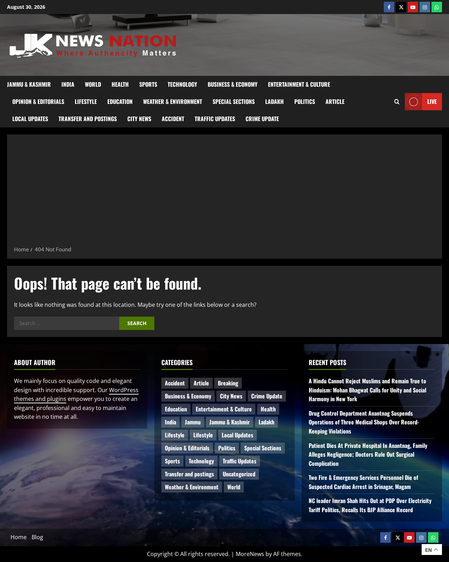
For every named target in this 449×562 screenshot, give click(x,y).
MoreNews (250, 554)
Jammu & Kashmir (29, 84)
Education (120, 101)
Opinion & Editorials (38, 101)
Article (335, 101)
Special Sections (234, 101)
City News (139, 118)
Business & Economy (232, 84)
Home (19, 537)
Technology (182, 84)
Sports (148, 84)
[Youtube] (413, 7)
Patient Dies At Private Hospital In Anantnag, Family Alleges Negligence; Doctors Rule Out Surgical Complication (368, 454)
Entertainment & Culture (299, 84)
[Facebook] (389, 7)
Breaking (228, 383)
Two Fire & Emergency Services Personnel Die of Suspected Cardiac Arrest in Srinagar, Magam (363, 482)
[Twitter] (401, 7)
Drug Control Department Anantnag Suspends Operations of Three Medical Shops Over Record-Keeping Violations (364, 422)
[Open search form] (397, 101)
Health (120, 84)
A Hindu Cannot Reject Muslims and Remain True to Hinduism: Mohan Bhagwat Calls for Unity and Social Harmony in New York (367, 390)
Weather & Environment (172, 101)
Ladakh (274, 101)
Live (432, 101)
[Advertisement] (224, 192)
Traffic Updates (215, 118)
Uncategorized (239, 474)
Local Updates (30, 118)
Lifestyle (86, 101)
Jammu (193, 422)
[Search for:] (66, 323)
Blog (37, 537)
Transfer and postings (88, 118)
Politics (304, 101)
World (93, 84)
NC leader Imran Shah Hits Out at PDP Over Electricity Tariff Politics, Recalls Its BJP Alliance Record (370, 505)
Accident (173, 118)
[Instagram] (425, 7)
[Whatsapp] (436, 7)
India (67, 84)
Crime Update (262, 118)
